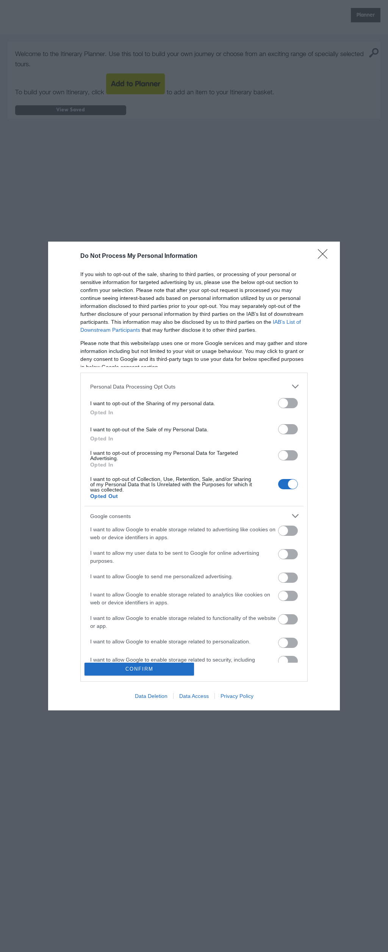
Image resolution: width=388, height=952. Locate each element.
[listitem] (194, 386)
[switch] (288, 403)
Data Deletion (151, 696)
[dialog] (194, 476)
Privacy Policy (237, 696)
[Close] (325, 256)
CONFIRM (139, 669)
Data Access (194, 696)
